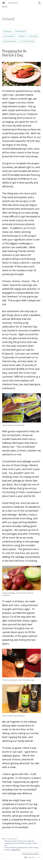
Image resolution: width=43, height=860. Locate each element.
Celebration (20, 31)
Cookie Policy (15, 850)
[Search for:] (39, 2)
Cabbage (7, 31)
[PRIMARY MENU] (3, 2)
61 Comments (11, 839)
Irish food (33, 36)
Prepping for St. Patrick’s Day (14, 53)
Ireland (21, 36)
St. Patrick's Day (27, 41)
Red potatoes (9, 41)
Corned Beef (9, 36)
